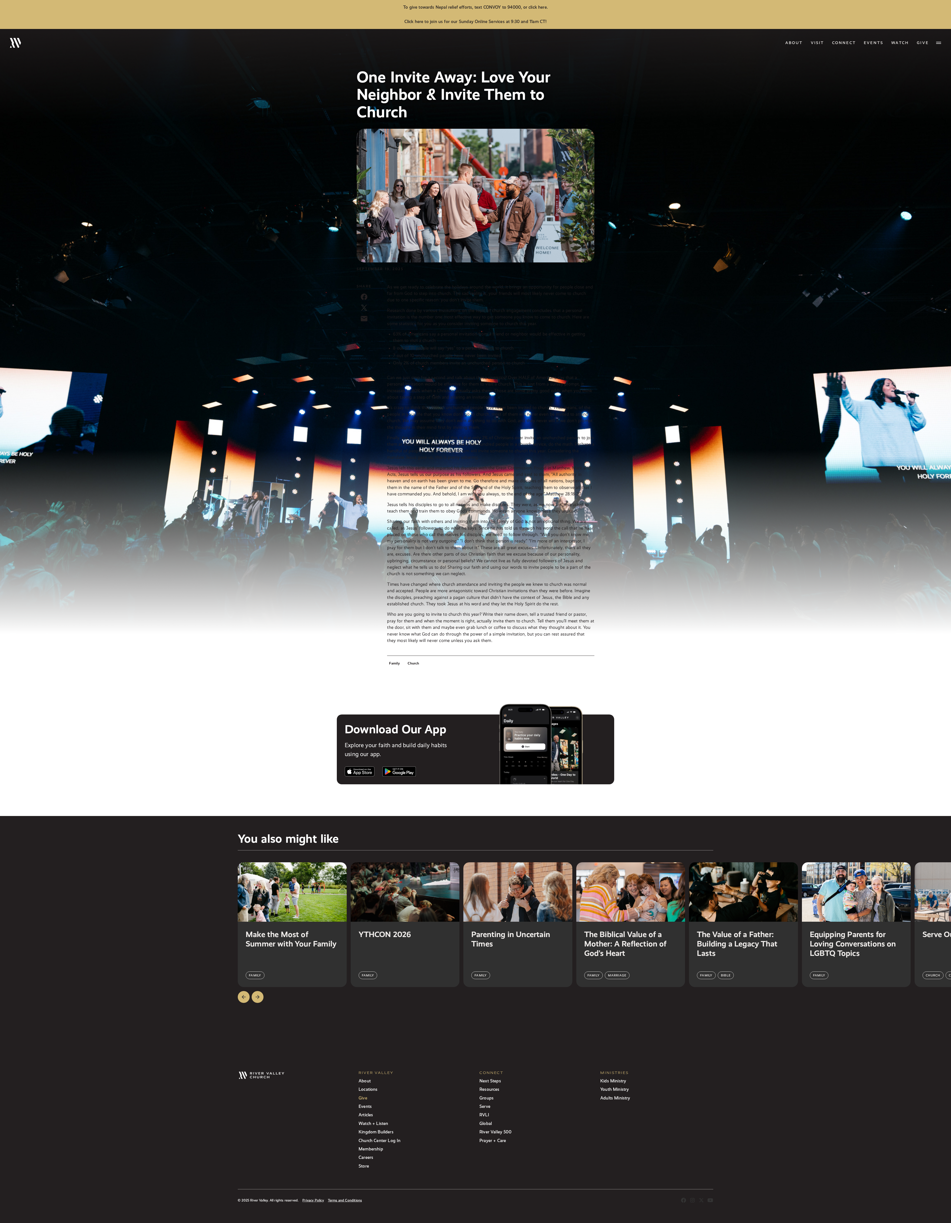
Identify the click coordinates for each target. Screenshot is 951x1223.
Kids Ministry (613, 1080)
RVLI (484, 1114)
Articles (366, 1114)
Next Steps (490, 1080)
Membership (371, 1148)
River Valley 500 (495, 1131)
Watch (900, 42)
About (794, 42)
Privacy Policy (313, 1200)
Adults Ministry (615, 1097)
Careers (366, 1157)
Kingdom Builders (376, 1131)
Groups (486, 1097)
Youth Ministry (614, 1089)
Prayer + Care (492, 1140)
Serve (484, 1106)
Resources (489, 1089)
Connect (844, 42)
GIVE (923, 42)
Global (485, 1123)
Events (873, 42)
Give (363, 1097)
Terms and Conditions (345, 1200)
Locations (368, 1089)
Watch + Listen (373, 1123)
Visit (817, 42)
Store (364, 1166)
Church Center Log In (380, 1140)
